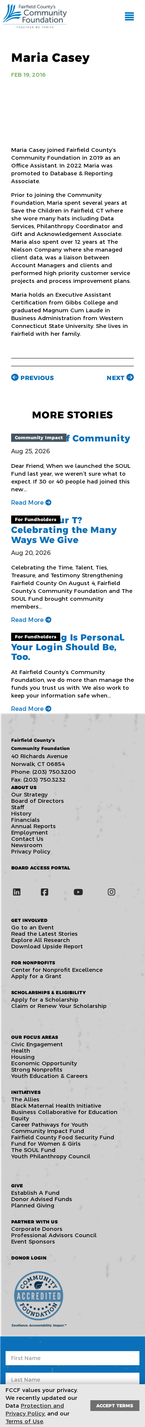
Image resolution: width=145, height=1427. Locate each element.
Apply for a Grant (36, 976)
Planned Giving (32, 1205)
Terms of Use (24, 1421)
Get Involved (29, 920)
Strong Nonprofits (36, 1069)
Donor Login (28, 1258)
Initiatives (26, 1092)
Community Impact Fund (47, 1130)
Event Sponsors (33, 1241)
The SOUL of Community (70, 438)
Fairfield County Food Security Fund (62, 1137)
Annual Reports (33, 826)
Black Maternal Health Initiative (56, 1105)
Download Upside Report (47, 946)
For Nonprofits (33, 962)
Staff (17, 807)
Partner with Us (34, 1222)
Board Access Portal (40, 868)
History (21, 813)
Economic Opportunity (44, 1063)
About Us (23, 787)
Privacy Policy (30, 851)
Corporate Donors (36, 1228)
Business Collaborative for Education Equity (64, 1115)
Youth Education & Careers (49, 1075)
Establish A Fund (35, 1192)
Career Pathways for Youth (49, 1124)
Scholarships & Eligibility (48, 992)
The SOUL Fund (33, 1149)
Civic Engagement (37, 1044)
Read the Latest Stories (44, 933)
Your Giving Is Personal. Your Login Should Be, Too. (68, 647)
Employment (29, 832)
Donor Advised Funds (41, 1199)
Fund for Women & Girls (46, 1143)
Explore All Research (40, 940)
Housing (23, 1056)
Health (20, 1050)
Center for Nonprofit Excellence (57, 969)
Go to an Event (32, 927)
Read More (28, 502)
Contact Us (27, 838)
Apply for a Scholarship (44, 999)
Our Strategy (29, 794)
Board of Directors (37, 800)
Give (17, 1185)
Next (116, 378)
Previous (36, 378)
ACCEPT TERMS (114, 1405)
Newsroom (26, 845)
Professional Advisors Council (54, 1235)
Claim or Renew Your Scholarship (59, 1005)
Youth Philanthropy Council (50, 1156)
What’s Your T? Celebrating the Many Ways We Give (64, 530)
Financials (25, 819)
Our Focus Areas (34, 1037)
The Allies (25, 1099)
